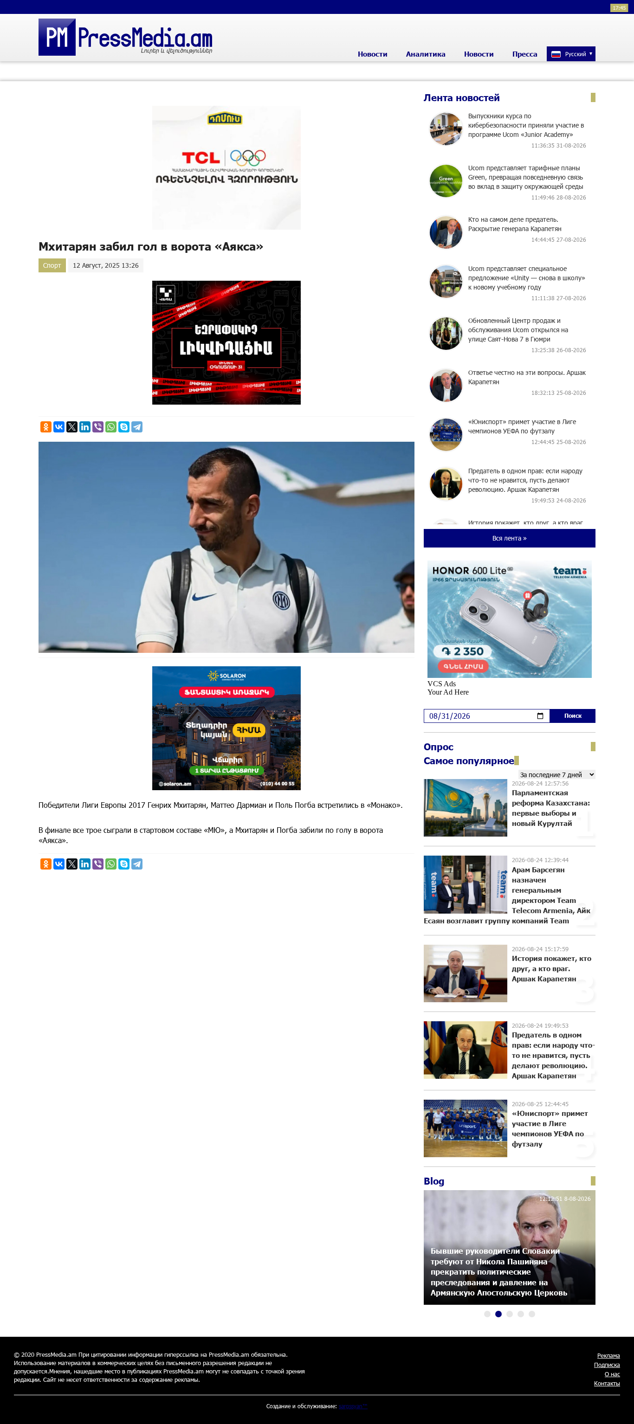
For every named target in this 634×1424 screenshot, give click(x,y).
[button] (487, 1314)
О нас (612, 1374)
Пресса (524, 54)
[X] (72, 426)
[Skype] (123, 426)
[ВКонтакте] (59, 426)
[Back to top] (618, 1408)
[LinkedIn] (85, 426)
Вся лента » (509, 538)
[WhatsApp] (110, 426)
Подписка (607, 1364)
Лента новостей (462, 97)
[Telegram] (136, 426)
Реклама (608, 1355)
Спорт (52, 265)
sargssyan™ (353, 1406)
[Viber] (98, 426)
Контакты (607, 1383)
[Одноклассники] (46, 426)
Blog (434, 1181)
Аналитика (426, 54)
